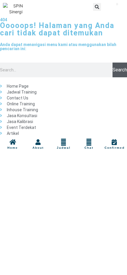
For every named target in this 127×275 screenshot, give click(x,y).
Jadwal (64, 147)
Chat (88, 147)
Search (120, 70)
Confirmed (115, 147)
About (38, 147)
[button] (97, 7)
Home (12, 147)
